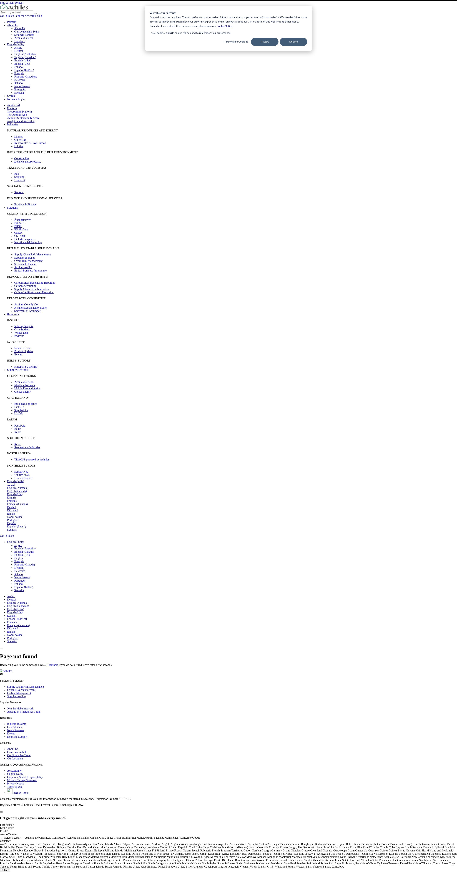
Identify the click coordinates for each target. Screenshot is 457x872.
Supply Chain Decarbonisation (31, 289)
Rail (16, 173)
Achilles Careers (23, 37)
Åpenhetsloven (22, 219)
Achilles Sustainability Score (23, 117)
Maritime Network (24, 385)
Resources (13, 314)
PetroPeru (19, 425)
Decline (293, 41)
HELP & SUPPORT (26, 366)
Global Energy (22, 391)
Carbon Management (19, 693)
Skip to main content (11, 2)
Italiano (18, 82)
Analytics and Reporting (21, 121)
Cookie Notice (224, 26)
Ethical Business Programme (30, 270)
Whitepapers (21, 332)
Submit (5, 870)
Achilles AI (13, 105)
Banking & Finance (25, 204)
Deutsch (19, 50)
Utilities (18, 146)
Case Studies (21, 329)
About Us (12, 25)
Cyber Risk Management (28, 260)
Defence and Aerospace (27, 161)
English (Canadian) (25, 57)
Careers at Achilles (17, 752)
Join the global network (20, 708)
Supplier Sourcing (24, 257)
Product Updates (23, 351)
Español (18, 66)
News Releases (22, 348)
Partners (19, 15)
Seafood (19, 192)
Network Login (33, 15)
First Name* (7, 824)
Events (18, 354)
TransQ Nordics (23, 478)
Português (20, 89)
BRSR (18, 226)
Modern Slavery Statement (22, 780)
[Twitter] (1, 674)
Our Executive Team (19, 755)
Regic (17, 428)
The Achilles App (17, 114)
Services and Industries (27, 447)
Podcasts (19, 335)
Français (19, 73)
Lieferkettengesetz (24, 239)
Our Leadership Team (26, 31)
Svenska (19, 92)
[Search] (35, 13)
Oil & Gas (20, 139)
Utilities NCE (22, 474)
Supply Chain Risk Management (32, 254)
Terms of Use (14, 786)
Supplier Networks (17, 369)
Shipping (19, 176)
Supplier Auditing (17, 696)
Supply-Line (21, 410)
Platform (12, 108)
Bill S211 (19, 223)
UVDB (18, 413)
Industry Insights (23, 326)
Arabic (18, 47)
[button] (15, 541)
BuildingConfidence (25, 403)
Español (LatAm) (24, 70)
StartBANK (21, 471)
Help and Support (17, 736)
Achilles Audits (23, 267)
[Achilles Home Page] (14, 8)
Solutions (12, 207)
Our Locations (15, 758)
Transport (19, 180)
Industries (12, 124)
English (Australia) (25, 54)
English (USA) (22, 60)
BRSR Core (21, 229)
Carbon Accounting (25, 285)
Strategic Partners (24, 34)
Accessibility (14, 770)
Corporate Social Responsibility (25, 777)
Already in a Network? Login (24, 711)
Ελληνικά (19, 79)
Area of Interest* (9, 834)
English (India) (15, 44)
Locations (19, 41)
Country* (5, 840)
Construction (21, 158)
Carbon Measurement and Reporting (34, 282)
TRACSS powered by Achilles (31, 459)
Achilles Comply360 (26, 304)
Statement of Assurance (27, 310)
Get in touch (7, 15)
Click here (52, 664)
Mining (18, 136)
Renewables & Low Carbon (30, 142)
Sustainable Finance (25, 264)
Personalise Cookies (236, 41)
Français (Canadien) (25, 76)
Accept (265, 41)
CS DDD (19, 235)
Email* (4, 831)
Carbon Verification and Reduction (34, 292)
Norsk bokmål (22, 86)
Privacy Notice (15, 783)
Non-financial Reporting (28, 242)
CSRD (18, 232)
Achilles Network (24, 381)
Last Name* (7, 827)
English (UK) (22, 63)
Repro (17, 431)
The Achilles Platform (19, 111)
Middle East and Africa (27, 388)
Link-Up (19, 406)
